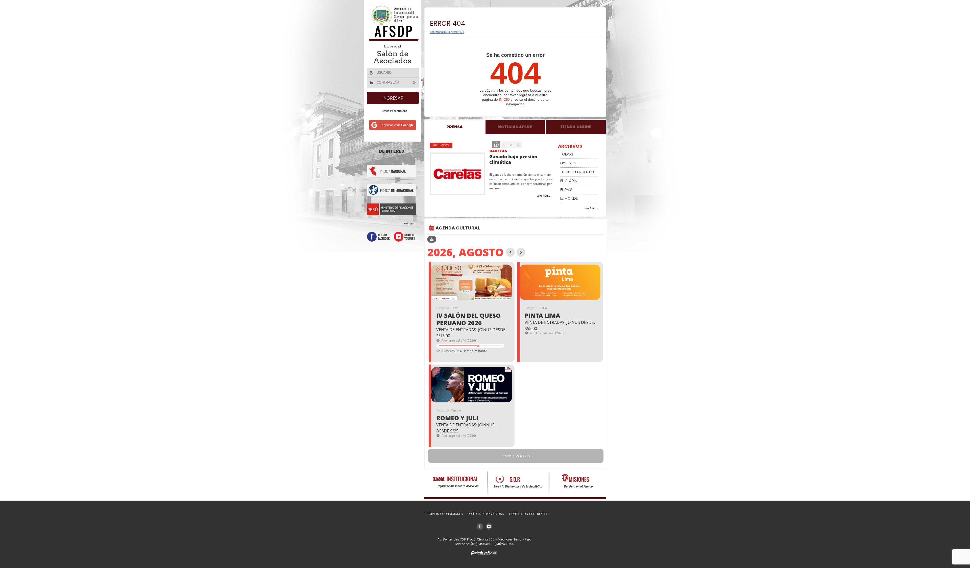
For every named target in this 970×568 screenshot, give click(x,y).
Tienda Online (575, 127)
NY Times (568, 163)
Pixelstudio (484, 553)
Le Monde (569, 198)
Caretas (498, 150)
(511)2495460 (481, 544)
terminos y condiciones (443, 514)
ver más (409, 223)
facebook (378, 237)
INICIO (504, 99)
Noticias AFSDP (515, 127)
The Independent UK (578, 171)
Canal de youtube (404, 237)
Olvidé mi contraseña (394, 111)
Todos (566, 154)
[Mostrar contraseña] (414, 82)
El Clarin (568, 180)
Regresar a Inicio (440, 32)
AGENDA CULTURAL (457, 228)
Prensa (454, 127)
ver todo (590, 208)
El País (566, 189)
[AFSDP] (393, 39)
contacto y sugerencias (529, 514)
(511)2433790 (504, 544)
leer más (542, 195)
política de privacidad (486, 514)
